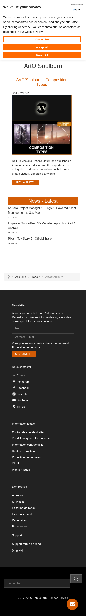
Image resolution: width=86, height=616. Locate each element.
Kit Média (18, 501)
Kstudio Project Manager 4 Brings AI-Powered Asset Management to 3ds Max (42, 210)
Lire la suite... (25, 182)
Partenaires (19, 520)
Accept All (42, 47)
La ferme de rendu (24, 507)
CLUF (15, 463)
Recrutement (20, 526)
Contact (22, 375)
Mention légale (21, 469)
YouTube (22, 400)
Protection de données (26, 347)
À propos (17, 495)
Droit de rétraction (23, 451)
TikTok (21, 406)
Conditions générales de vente (31, 438)
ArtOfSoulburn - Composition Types (41, 82)
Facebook (23, 387)
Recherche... (12, 576)
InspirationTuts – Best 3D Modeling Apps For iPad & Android (41, 226)
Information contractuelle (27, 444)
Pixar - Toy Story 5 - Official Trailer (30, 238)
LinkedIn (22, 394)
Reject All (42, 55)
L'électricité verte (22, 514)
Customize (42, 39)
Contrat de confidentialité (28, 432)
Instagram (23, 381)
